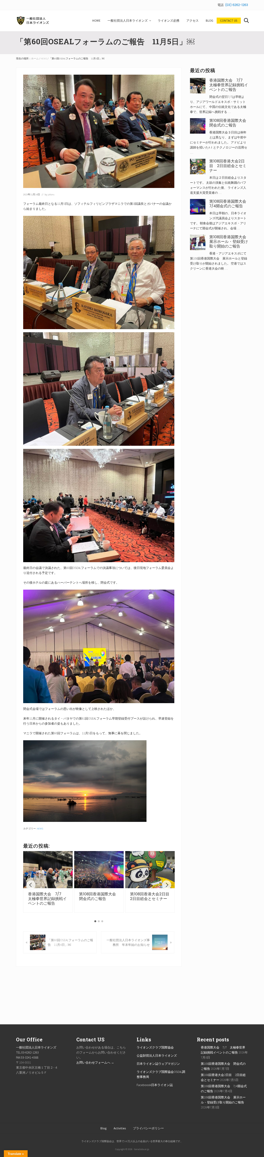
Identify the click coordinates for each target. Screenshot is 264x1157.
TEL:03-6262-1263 (27, 1052)
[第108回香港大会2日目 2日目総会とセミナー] (150, 869)
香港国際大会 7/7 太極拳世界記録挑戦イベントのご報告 (47, 898)
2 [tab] (99, 921)
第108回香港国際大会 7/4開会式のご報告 (229, 204)
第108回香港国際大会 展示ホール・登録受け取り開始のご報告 (229, 241)
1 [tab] (95, 921)
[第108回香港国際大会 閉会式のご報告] (99, 869)
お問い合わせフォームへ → (95, 1062)
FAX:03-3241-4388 (27, 1057)
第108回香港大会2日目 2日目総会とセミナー (151, 896)
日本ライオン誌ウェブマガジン (158, 1064)
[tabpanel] (48, 882)
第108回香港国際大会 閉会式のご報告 (99, 896)
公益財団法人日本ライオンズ (157, 1055)
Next (166, 885)
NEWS (40, 828)
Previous (31, 885)
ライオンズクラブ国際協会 (155, 1047)
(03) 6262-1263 (236, 5)
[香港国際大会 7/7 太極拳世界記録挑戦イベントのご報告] (48, 869)
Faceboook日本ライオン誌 (155, 1085)
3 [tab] (102, 921)
